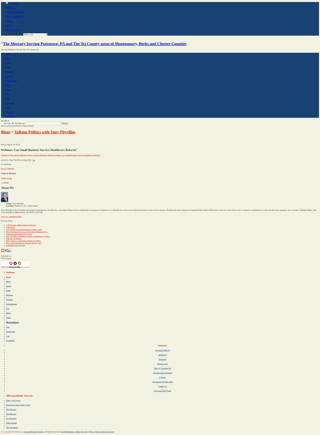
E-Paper (9, 26)
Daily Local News (13, 400)
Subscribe (10, 21)
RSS (16, 3)
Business (9, 72)
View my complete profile (11, 217)
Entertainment (11, 81)
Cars (8, 108)
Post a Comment (7, 168)
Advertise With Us (13, 30)
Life (7, 85)
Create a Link (6, 178)
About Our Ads (81, 432)
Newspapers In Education (162, 382)
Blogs (8, 90)
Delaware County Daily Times (18, 405)
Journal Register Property (34, 432)
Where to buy (162, 364)
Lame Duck (10, 227)
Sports (8, 63)
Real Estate (10, 103)
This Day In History (14, 239)
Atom (8, 258)
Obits (8, 67)
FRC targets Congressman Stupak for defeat (23, 241)
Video (8, 94)
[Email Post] (33, 160)
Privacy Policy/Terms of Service (101, 432)
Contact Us (10, 8)
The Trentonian (12, 427)
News (8, 58)
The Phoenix (11, 409)
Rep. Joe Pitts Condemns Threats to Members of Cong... (28, 236)
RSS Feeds (166, 391)
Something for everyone (15, 245)
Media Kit (162, 355)
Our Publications (67, 432)
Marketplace (11, 117)
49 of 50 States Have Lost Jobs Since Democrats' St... (27, 232)
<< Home (5, 182)
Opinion (9, 76)
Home (8, 54)
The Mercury (11, 414)
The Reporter (11, 418)
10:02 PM (27, 160)
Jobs (8, 99)
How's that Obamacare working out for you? (23, 243)
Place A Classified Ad (14, 17)
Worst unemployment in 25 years (19, 234)
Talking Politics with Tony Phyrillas (44, 132)
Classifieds (10, 112)
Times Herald (11, 423)
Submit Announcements (15, 12)
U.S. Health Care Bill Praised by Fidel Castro (24, 230)
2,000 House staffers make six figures (21, 225)
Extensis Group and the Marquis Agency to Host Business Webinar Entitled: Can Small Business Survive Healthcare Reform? (50, 155)
